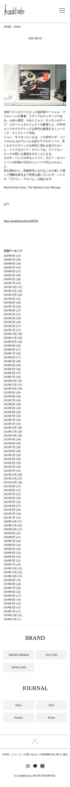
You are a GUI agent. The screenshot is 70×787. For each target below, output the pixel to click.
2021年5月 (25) (12, 502)
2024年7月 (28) (12, 353)
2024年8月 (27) (12, 349)
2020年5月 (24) (12, 548)
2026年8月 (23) (12, 255)
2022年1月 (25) (12, 470)
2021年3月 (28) (12, 509)
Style (51, 705)
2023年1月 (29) (12, 423)
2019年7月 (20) (12, 588)
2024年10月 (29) (13, 341)
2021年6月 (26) (12, 498)
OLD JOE (51, 654)
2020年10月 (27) (13, 529)
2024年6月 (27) (12, 357)
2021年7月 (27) (12, 494)
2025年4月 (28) (12, 318)
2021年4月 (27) (12, 506)
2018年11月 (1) (12, 619)
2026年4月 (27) (12, 271)
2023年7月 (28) (12, 400)
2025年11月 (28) (13, 291)
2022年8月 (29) (12, 443)
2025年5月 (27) (12, 314)
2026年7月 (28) (12, 259)
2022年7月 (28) (12, 447)
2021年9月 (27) (12, 486)
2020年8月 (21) (12, 537)
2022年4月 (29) (12, 459)
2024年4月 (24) (12, 365)
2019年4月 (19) (12, 599)
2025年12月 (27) (13, 287)
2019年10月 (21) (13, 576)
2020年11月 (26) (13, 525)
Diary (18, 705)
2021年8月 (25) (12, 490)
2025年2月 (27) (12, 326)
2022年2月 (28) (12, 466)
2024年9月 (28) (12, 345)
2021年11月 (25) (13, 478)
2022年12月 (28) (13, 427)
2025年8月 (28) (12, 302)
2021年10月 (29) (13, 482)
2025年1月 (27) (12, 330)
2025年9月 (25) (12, 298)
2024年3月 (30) (12, 369)
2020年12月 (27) (13, 521)
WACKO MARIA (19, 654)
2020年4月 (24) (12, 552)
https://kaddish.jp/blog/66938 (21, 220)
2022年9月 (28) (12, 439)
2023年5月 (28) (12, 408)
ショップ (16, 754)
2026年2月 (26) (12, 279)
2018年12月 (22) (13, 615)
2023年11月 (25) (13, 384)
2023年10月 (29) (13, 388)
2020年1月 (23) (12, 564)
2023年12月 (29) (13, 380)
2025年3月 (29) (12, 322)
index (35, 742)
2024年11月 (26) (13, 337)
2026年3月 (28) (12, 275)
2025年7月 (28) (12, 306)
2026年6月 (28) (12, 263)
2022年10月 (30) (13, 435)
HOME (7, 26)
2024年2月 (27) (12, 373)
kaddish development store (14, 9)
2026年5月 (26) (12, 267)
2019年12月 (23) (13, 568)
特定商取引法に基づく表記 (54, 754)
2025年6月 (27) (12, 310)
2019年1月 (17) (12, 611)
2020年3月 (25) (12, 556)
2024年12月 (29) (13, 334)
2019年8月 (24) (12, 584)
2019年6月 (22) (12, 591)
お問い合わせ (31, 754)
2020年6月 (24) (12, 545)
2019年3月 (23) (12, 603)
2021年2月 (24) (12, 513)
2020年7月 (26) (12, 541)
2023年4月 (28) (12, 412)
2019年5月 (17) (12, 595)
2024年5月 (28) (12, 361)
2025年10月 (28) (13, 294)
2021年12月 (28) (13, 474)
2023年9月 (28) (12, 392)
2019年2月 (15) (12, 607)
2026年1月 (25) (12, 283)
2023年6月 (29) (12, 404)
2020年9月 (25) (12, 533)
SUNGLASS (19, 667)
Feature (18, 717)
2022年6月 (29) (12, 451)
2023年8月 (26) (12, 396)
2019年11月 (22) (13, 572)
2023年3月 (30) (12, 416)
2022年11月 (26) (13, 431)
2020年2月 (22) (12, 560)
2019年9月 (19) (12, 580)
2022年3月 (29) (12, 463)
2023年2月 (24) (12, 420)
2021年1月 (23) (12, 517)
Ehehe (17, 26)
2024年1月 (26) (12, 377)
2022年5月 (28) (12, 455)
